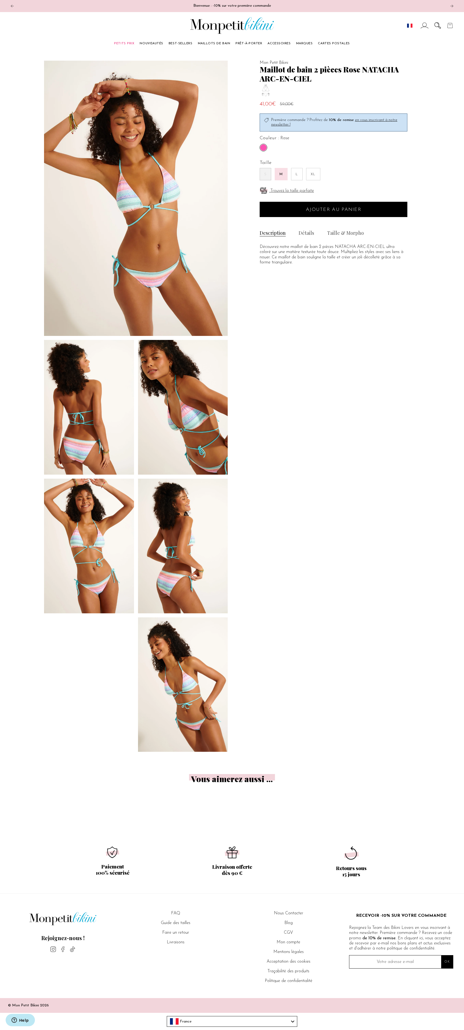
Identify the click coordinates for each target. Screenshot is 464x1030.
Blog (288, 923)
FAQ (175, 913)
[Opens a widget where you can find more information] (20, 1020)
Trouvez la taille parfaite (292, 191)
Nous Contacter (288, 913)
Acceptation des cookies (288, 961)
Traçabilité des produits (288, 971)
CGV (288, 932)
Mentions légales (288, 952)
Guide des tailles (175, 923)
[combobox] (232, 1021)
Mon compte (288, 942)
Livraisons (175, 942)
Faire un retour (175, 932)
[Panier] (450, 25)
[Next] (451, 6)
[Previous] (12, 6)
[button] (438, 25)
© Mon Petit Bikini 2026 (28, 1005)
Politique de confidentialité (288, 981)
